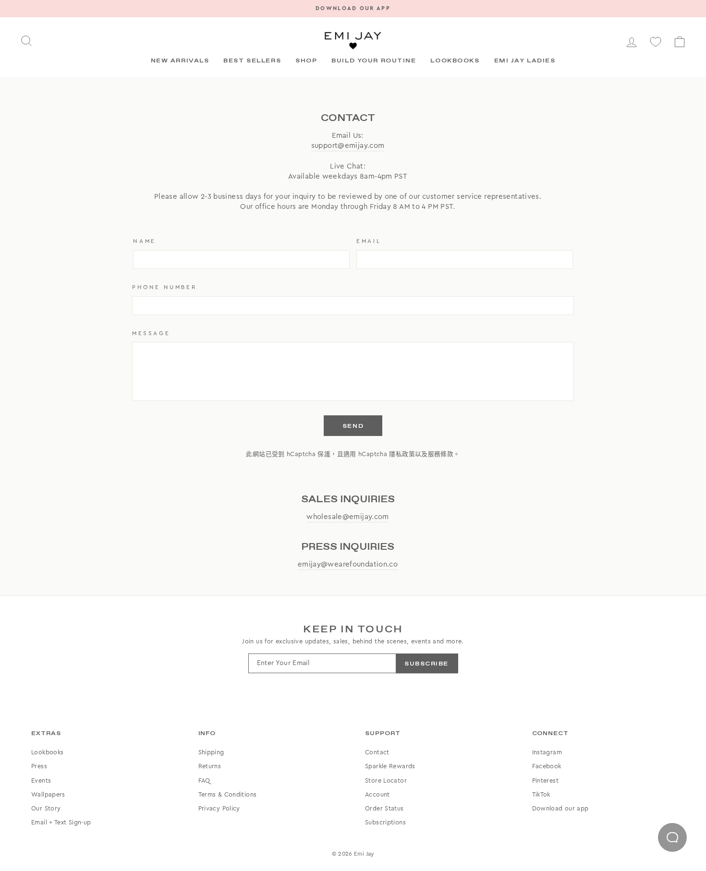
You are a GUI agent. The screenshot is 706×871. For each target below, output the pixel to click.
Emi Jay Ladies (525, 61)
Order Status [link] (384, 808)
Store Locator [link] (386, 781)
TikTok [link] (541, 795)
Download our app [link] (560, 808)
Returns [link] (209, 766)
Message (151, 333)
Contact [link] (377, 752)
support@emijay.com (348, 145)
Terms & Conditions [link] (227, 795)
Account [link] (377, 795)
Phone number (164, 287)
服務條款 (441, 454)
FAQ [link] (204, 781)
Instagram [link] (547, 752)
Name (144, 241)
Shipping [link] (211, 752)
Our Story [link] (46, 808)
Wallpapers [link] (48, 795)
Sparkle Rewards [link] (390, 766)
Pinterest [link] (545, 781)
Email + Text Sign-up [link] (61, 822)
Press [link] (39, 766)
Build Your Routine (373, 61)
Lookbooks (454, 61)
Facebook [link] (546, 766)
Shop (306, 61)
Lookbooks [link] (47, 752)
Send (353, 426)
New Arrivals (180, 61)
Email (368, 241)
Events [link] (41, 781)
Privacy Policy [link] (219, 808)
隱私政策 (402, 454)
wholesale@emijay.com (347, 516)
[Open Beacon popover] (672, 837)
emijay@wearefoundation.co (348, 564)
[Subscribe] (427, 663)
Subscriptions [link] (385, 822)
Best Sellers (252, 61)
